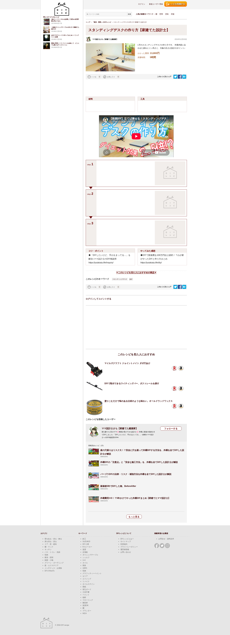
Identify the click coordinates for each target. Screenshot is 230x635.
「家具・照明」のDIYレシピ (101, 22)
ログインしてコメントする (98, 299)
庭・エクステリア (51, 565)
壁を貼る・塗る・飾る (53, 539)
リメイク (86, 581)
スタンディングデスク (119, 279)
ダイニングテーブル (90, 555)
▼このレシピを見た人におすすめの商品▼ (136, 272)
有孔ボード (87, 589)
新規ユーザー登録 (156, 4)
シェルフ (86, 557)
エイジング (87, 579)
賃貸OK (86, 605)
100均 (85, 568)
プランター (87, 611)
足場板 (85, 552)
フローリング (88, 600)
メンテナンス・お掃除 (53, 568)
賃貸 (84, 549)
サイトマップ (125, 541)
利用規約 (123, 544)
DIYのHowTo (49, 571)
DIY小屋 (86, 544)
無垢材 (85, 603)
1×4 (84, 560)
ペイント (86, 595)
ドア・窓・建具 (51, 544)
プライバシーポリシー (129, 547)
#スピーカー (87, 547)
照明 (161, 14)
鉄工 (84, 539)
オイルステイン (89, 584)
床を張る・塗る (51, 541)
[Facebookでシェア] (180, 77)
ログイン (141, 4)
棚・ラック (49, 547)
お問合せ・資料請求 (166, 539)
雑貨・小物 (49, 560)
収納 (46, 555)
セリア (85, 576)
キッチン (48, 549)
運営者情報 (124, 549)
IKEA (85, 613)
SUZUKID (86, 541)
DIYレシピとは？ (127, 539)
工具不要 (86, 592)
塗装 (167, 14)
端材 (84, 597)
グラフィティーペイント (92, 573)
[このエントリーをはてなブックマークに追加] (184, 77)
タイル (85, 563)
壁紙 (84, 587)
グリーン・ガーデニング (54, 563)
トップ (88, 22)
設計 (131, 279)
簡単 (84, 565)
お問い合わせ (125, 552)
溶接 (172, 14)
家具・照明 (49, 557)
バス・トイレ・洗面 (52, 552)
